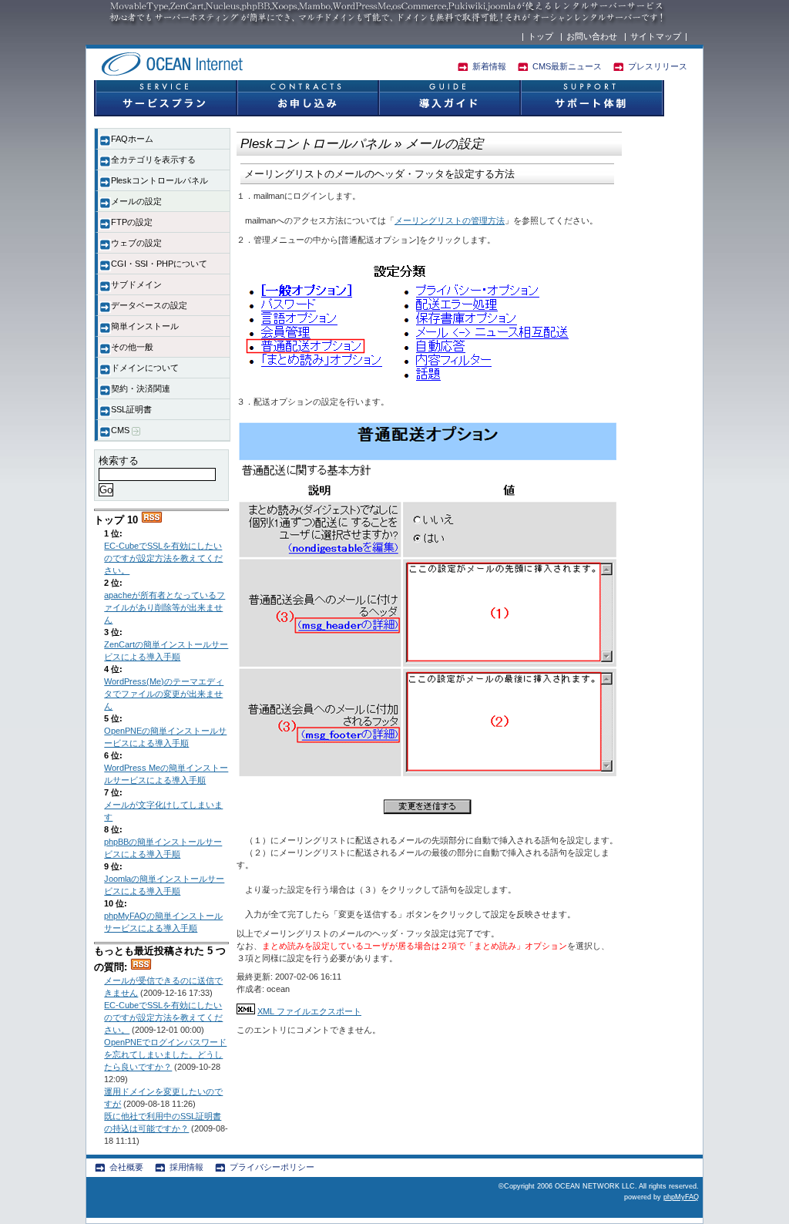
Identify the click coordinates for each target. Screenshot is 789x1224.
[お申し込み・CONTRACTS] (307, 98)
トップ (540, 36)
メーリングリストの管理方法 (449, 220)
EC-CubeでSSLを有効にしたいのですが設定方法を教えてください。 (163, 558)
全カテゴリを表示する (153, 159)
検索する (119, 460)
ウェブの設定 (136, 242)
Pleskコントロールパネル (159, 180)
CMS (121, 430)
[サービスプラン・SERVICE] (165, 98)
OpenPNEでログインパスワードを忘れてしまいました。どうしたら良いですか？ (165, 1054)
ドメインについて (145, 367)
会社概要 (126, 1167)
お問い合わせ (591, 36)
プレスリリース (657, 66)
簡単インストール (145, 326)
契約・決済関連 (140, 388)
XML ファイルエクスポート (309, 1011)
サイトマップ (655, 36)
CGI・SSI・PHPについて (159, 263)
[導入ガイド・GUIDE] (448, 98)
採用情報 (186, 1167)
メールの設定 (136, 201)
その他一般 (132, 346)
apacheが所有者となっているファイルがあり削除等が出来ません (164, 607)
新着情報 (489, 66)
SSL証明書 (131, 409)
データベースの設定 (149, 305)
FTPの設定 (132, 222)
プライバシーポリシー (272, 1167)
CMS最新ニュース (567, 66)
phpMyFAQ (681, 1197)
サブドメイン (136, 284)
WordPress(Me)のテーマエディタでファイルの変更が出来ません (163, 694)
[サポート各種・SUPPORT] (591, 98)
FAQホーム (132, 138)
